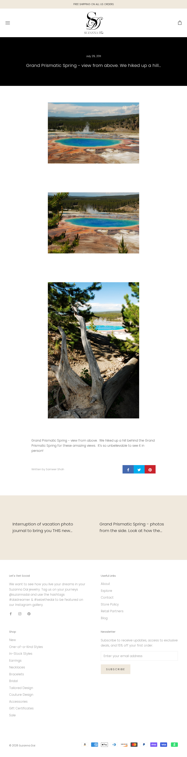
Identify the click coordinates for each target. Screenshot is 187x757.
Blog (104, 618)
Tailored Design (21, 688)
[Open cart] (180, 23)
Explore (106, 591)
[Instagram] (19, 613)
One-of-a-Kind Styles (26, 647)
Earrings (15, 660)
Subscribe (115, 669)
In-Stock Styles (20, 653)
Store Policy (110, 604)
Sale (12, 715)
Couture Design (21, 694)
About (105, 584)
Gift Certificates (21, 708)
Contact (107, 597)
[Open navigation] (7, 22)
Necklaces (17, 667)
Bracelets (16, 674)
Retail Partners (112, 611)
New (12, 640)
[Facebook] (10, 613)
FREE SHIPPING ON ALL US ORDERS (93, 4)
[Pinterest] (28, 613)
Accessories (18, 701)
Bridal (13, 681)
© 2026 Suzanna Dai (22, 745)
